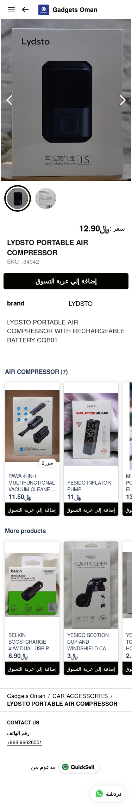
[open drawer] (11, 10)
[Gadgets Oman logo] (43, 10)
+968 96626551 (24, 741)
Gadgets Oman (75, 9)
